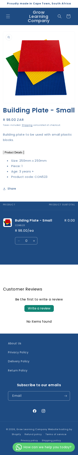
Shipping (27, 125)
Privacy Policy (18, 352)
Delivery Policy (19, 361)
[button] (8, 16)
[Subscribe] (65, 396)
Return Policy (18, 370)
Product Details (13, 152)
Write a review (39, 308)
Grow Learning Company (31, 429)
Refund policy (33, 434)
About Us (14, 343)
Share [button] (12, 189)
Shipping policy (51, 440)
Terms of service (55, 434)
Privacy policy (29, 440)
